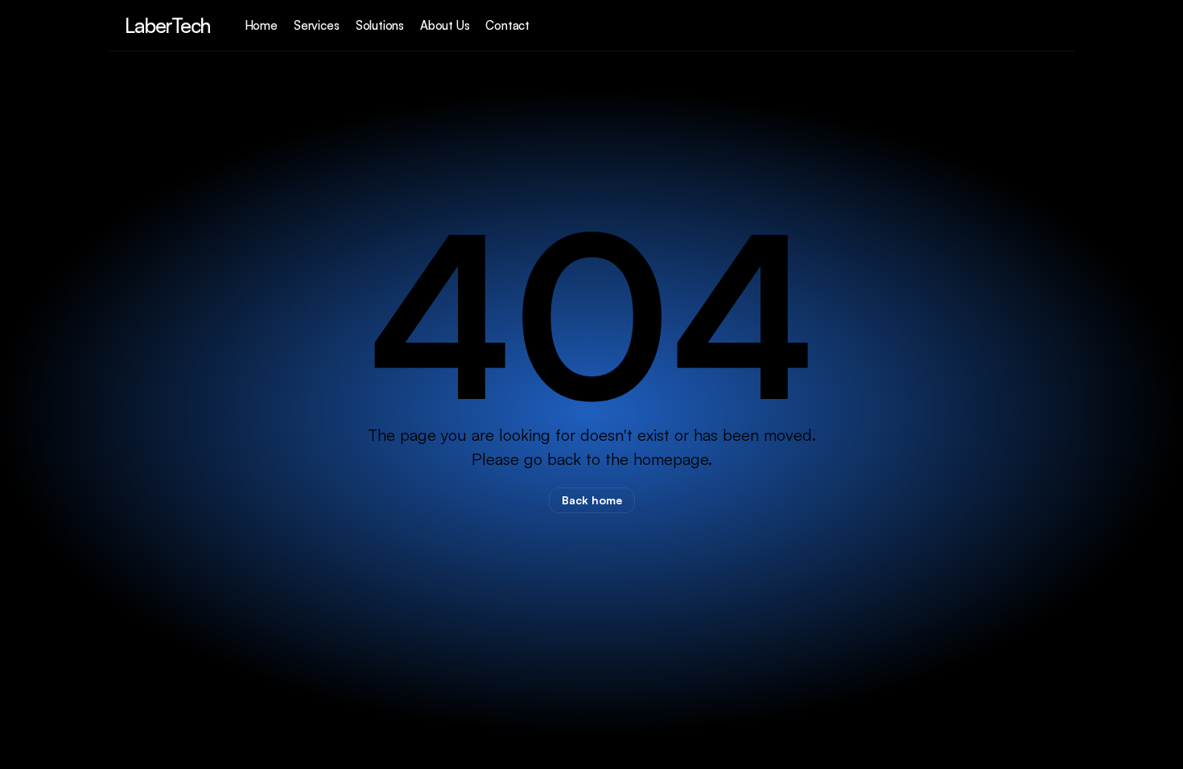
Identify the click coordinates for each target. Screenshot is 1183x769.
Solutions (380, 25)
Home (261, 25)
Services (317, 25)
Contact (507, 25)
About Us (444, 25)
